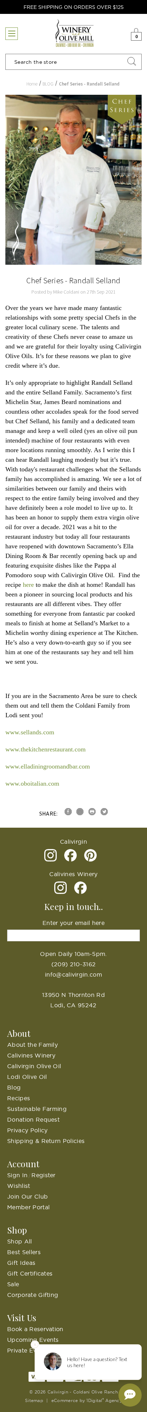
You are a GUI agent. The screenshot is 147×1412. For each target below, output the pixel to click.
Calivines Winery (31, 1055)
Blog (14, 1087)
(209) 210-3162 (73, 964)
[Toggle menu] (11, 33)
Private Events (28, 1350)
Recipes (18, 1098)
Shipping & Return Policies (46, 1140)
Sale (13, 1284)
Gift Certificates (29, 1273)
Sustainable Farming (37, 1108)
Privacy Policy (27, 1130)
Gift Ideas (21, 1262)
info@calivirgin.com (73, 974)
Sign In (17, 1175)
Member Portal (28, 1207)
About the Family (32, 1044)
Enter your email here (73, 922)
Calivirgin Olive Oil (34, 1066)
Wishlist (18, 1185)
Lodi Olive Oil (27, 1076)
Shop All (19, 1241)
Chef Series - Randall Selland (73, 280)
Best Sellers (24, 1252)
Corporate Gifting (32, 1294)
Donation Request (33, 1119)
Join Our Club (27, 1196)
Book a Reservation (35, 1329)
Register (43, 1175)
